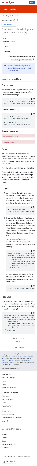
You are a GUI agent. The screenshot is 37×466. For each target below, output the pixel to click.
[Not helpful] (17, 20)
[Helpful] (14, 20)
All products (5, 447)
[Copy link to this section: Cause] (9, 149)
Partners (4, 384)
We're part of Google (8, 377)
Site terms (11, 456)
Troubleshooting (9, 9)
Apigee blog (5, 421)
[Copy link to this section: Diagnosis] (12, 188)
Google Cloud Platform (9, 444)
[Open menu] (3, 2)
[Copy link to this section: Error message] (17, 85)
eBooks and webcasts (9, 387)
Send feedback (8, 24)
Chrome (4, 437)
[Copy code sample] (34, 99)
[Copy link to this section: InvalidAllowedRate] (23, 79)
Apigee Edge (5, 16)
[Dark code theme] (31, 99)
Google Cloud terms (23, 456)
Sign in (32, 2)
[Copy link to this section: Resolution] (13, 297)
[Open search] (26, 2)
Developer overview (8, 414)
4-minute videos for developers (12, 417)
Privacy (4, 456)
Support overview (7, 399)
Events (4, 381)
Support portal (6, 406)
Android (4, 434)
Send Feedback (13, 70)
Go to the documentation (21, 60)
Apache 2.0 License (7, 360)
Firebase (4, 441)
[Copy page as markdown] (26, 33)
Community (5, 396)
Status (4, 402)
